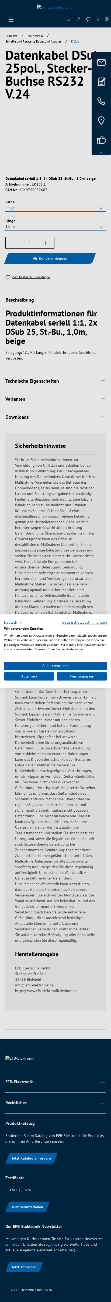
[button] (13, 622)
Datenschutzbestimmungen (84, 622)
